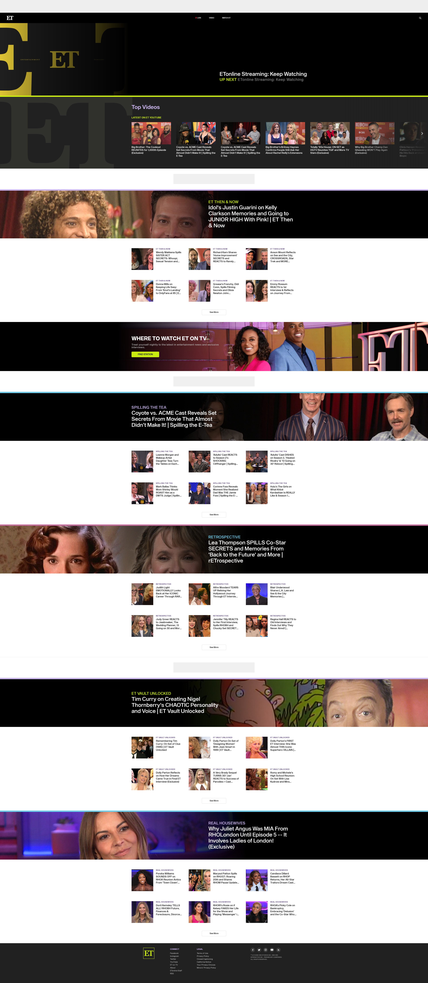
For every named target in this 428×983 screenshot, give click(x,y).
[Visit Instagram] (265, 950)
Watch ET (226, 18)
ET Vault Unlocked (151, 694)
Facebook (174, 953)
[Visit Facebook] (253, 950)
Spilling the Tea (149, 408)
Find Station (145, 354)
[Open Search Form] (420, 18)
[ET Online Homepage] (10, 18)
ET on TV (174, 965)
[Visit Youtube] (272, 950)
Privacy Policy (203, 956)
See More (214, 312)
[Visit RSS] (278, 950)
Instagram (174, 956)
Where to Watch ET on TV (169, 339)
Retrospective (224, 537)
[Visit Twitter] (259, 950)
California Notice (204, 962)
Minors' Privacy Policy (206, 965)
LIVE (199, 18)
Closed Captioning (205, 959)
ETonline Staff (176, 970)
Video (211, 18)
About (172, 967)
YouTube (174, 962)
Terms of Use (202, 953)
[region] (64, 59)
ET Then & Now (223, 202)
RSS (172, 973)
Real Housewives (226, 823)
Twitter (173, 959)
